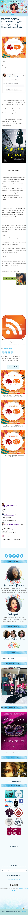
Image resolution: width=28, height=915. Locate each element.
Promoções (5, 358)
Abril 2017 (7, 356)
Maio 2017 (17, 356)
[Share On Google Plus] (12, 352)
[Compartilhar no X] (6, 352)
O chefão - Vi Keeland (14, 667)
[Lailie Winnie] (14, 615)
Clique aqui (15, 342)
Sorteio (4, 360)
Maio (12, 356)
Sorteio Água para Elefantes (14, 781)
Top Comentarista (12, 360)
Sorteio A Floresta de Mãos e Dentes (14, 777)
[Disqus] (13, 481)
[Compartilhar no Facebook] (3, 352)
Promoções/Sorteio (15, 358)
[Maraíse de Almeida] (14, 586)
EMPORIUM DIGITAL (19, 913)
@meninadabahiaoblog (14, 879)
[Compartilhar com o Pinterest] (9, 352)
